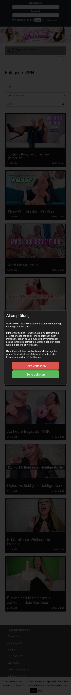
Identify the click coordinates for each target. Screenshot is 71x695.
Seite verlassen (35, 366)
